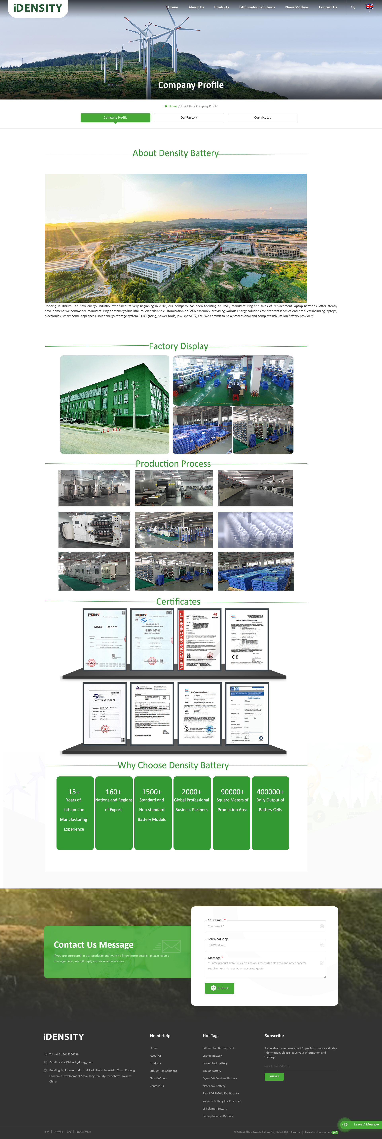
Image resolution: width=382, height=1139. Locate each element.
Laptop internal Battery (218, 1116)
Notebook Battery (214, 1086)
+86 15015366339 (67, 1054)
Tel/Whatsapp (218, 939)
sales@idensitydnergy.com (76, 1062)
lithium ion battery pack (218, 1048)
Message (215, 958)
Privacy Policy (83, 1132)
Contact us (328, 7)
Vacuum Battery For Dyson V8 (222, 1101)
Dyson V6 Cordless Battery (220, 1078)
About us (196, 7)
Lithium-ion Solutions (257, 7)
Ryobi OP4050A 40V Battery (221, 1093)
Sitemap (58, 1132)
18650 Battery (212, 1071)
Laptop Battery (212, 1055)
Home (173, 7)
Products (221, 7)
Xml (69, 1132)
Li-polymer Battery (215, 1108)
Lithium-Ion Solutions (163, 1071)
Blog (46, 1132)
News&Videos (297, 7)
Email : (54, 1062)
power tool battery (215, 1063)
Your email (217, 920)
